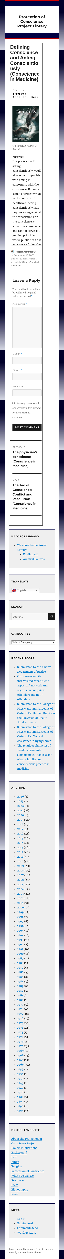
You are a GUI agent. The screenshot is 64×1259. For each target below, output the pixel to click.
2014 (20, 842)
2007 (20, 875)
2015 (20, 838)
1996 (20, 926)
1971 (20, 1041)
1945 (20, 1083)
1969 (20, 1050)
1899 (20, 1101)
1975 (20, 1023)
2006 (20, 879)
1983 (20, 986)
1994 (20, 935)
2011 (20, 856)
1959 (20, 1069)
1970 (20, 1046)
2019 (20, 819)
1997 (20, 921)
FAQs (14, 1185)
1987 (20, 967)
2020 (20, 815)
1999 (20, 912)
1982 (20, 990)
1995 (20, 930)
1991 (20, 949)
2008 (20, 870)
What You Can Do (22, 1175)
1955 (20, 1073)
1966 (20, 1064)
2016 (20, 833)
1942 (20, 1087)
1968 (20, 1055)
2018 (20, 824)
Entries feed (25, 1223)
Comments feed (27, 1228)
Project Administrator (26, 252)
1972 (20, 1036)
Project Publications (24, 1148)
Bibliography (19, 1189)
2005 (20, 884)
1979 (20, 1004)
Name (17, 354)
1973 (20, 1032)
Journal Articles (27, 258)
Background (19, 1152)
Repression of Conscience (27, 1171)
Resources (17, 1180)
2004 (20, 889)
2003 (20, 893)
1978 (20, 1009)
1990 (20, 953)
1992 (20, 944)
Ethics (14, 258)
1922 (20, 1092)
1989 (20, 958)
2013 (20, 847)
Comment (19, 304)
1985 (20, 976)
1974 (20, 1027)
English (21, 590)
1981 (20, 995)
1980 (20, 1000)
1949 (20, 1078)
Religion (16, 1166)
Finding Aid (30, 554)
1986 (20, 972)
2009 (20, 866)
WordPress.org (26, 1232)
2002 (20, 898)
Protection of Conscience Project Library (32, 21)
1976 (20, 1018)
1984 (20, 981)
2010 (20, 861)
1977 (20, 1013)
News (14, 1194)
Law (14, 1157)
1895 (20, 1110)
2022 (20, 805)
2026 (20, 796)
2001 (20, 902)
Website (18, 386)
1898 (20, 1106)
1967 (20, 1060)
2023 (20, 801)
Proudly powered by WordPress (25, 1252)
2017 (20, 829)
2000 (20, 907)
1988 (20, 963)
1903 (20, 1097)
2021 (20, 810)
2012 (20, 852)
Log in (21, 1218)
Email (17, 370)
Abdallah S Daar (19, 262)
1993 (20, 939)
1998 (20, 916)
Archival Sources (34, 559)
